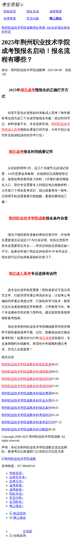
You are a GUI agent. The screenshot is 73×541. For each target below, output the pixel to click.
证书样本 (16, 502)
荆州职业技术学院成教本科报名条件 (26, 407)
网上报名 (55, 18)
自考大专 (16, 481)
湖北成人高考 (20, 273)
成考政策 (16, 489)
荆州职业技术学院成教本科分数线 (25, 429)
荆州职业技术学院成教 (27, 218)
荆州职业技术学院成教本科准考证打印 (28, 422)
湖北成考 (27, 90)
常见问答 (16, 497)
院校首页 (10, 11)
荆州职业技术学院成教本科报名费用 (26, 393)
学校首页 (16, 473)
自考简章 (10, 18)
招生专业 (32, 11)
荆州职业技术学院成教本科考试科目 (26, 415)
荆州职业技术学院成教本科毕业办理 (26, 400)
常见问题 (32, 18)
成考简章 (55, 11)
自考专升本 (18, 477)
